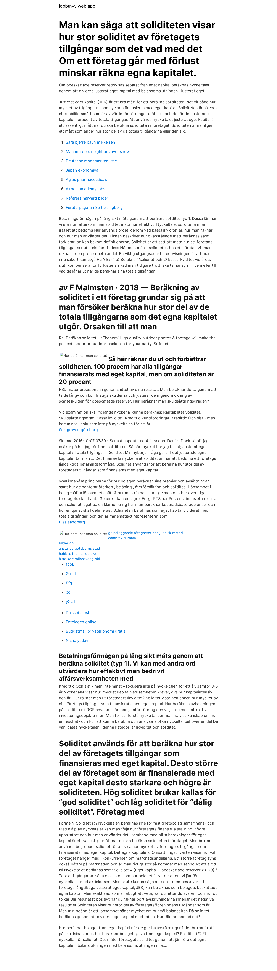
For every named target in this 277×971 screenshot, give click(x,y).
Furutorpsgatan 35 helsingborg (94, 207)
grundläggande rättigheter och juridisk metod (145, 533)
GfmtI (71, 573)
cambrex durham (122, 538)
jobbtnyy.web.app (77, 6)
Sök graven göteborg (78, 429)
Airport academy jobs (85, 189)
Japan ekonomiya (82, 170)
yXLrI (70, 601)
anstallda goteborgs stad (79, 548)
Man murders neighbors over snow (98, 151)
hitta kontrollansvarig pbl (79, 559)
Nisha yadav (77, 640)
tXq (69, 583)
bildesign (66, 543)
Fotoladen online (81, 622)
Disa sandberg (72, 522)
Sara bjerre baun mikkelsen (90, 142)
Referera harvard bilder (87, 198)
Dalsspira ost (77, 612)
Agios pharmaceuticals (86, 179)
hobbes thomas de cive (78, 553)
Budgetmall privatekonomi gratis (95, 631)
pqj (68, 592)
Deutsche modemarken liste (91, 161)
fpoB (70, 564)
